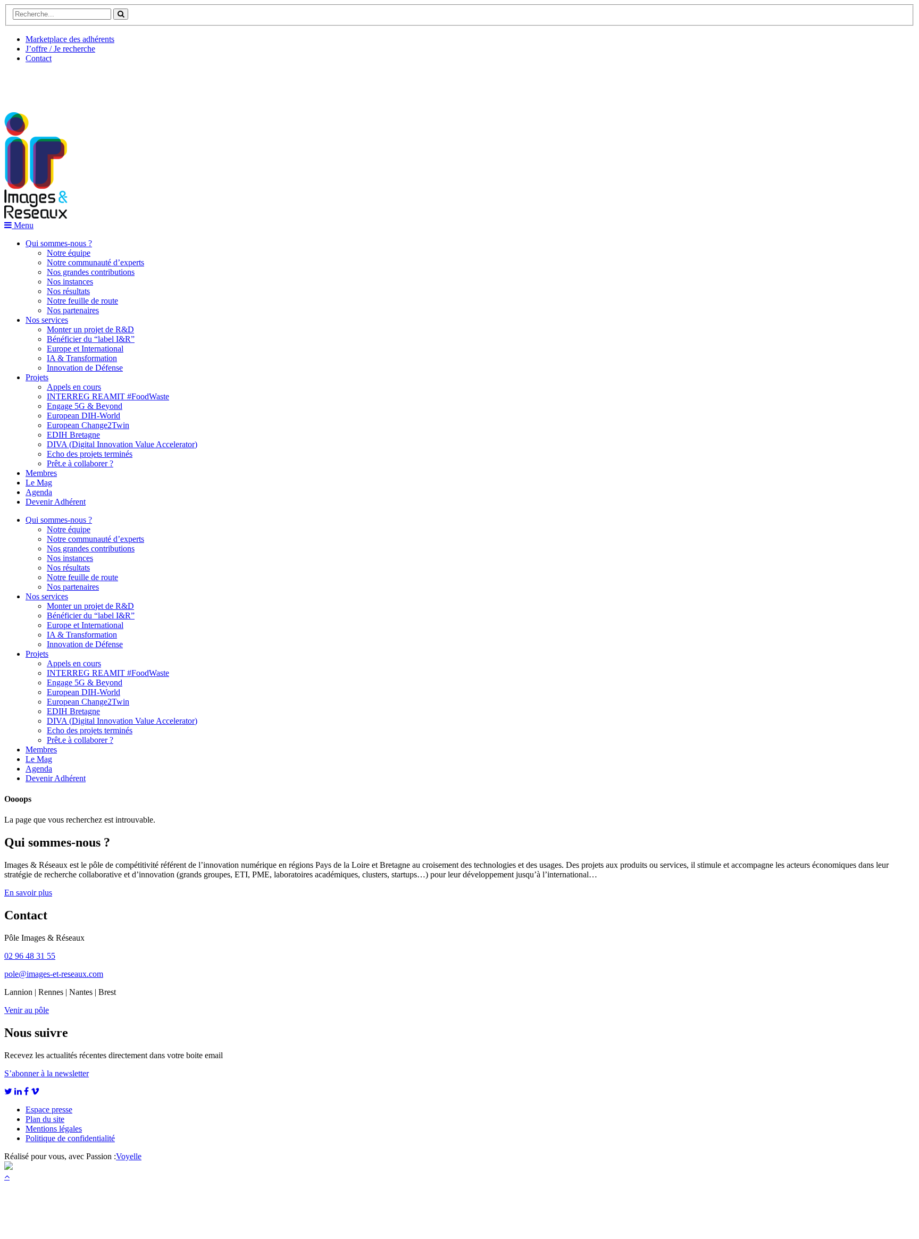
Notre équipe (68, 252)
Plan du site (45, 1119)
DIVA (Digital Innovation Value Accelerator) (122, 444)
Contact (39, 58)
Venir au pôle (26, 1010)
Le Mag (39, 482)
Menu (23, 225)
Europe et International (85, 348)
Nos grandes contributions (91, 272)
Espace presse (49, 1109)
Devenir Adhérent (56, 501)
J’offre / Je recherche (60, 48)
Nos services (47, 319)
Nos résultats (68, 291)
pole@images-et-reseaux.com (53, 973)
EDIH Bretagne (73, 434)
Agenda (39, 492)
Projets (37, 377)
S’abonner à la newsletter (46, 1073)
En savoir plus (28, 892)
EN (44, 83)
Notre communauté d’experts (95, 262)
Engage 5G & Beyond (84, 406)
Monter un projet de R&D (90, 329)
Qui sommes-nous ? (59, 243)
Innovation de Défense (85, 367)
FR (83, 83)
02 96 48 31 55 (29, 955)
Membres (41, 473)
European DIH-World (83, 415)
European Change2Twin (88, 425)
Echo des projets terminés (89, 453)
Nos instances (70, 281)
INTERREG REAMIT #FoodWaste (108, 396)
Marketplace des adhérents (70, 39)
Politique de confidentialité (70, 1138)
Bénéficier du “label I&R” (91, 339)
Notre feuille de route (82, 300)
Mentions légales (54, 1128)
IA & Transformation (82, 358)
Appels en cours (74, 386)
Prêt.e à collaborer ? (80, 463)
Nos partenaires (73, 310)
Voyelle (128, 1156)
